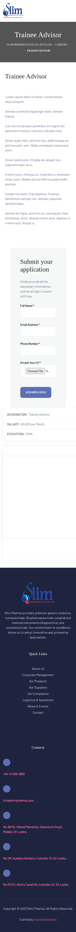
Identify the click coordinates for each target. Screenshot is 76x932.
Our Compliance (38, 693)
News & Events (38, 706)
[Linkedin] (56, 509)
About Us (38, 668)
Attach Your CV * (30, 362)
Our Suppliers (38, 687)
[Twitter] (38, 509)
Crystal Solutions (45, 919)
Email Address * (30, 324)
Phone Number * (30, 343)
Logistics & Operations (38, 700)
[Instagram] (47, 509)
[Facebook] (29, 509)
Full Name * (27, 305)
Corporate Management (38, 675)
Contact (38, 712)
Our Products (38, 681)
